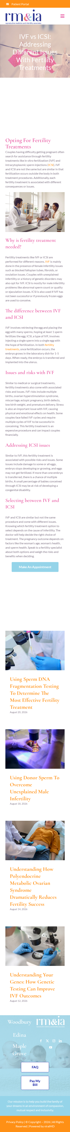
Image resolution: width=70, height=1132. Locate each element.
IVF (47, 261)
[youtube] (50, 1047)
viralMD (49, 1126)
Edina (19, 1034)
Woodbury (19, 1021)
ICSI (50, 164)
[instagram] (53, 1040)
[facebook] (40, 1040)
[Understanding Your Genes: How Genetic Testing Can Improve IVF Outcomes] (35, 946)
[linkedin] (60, 1040)
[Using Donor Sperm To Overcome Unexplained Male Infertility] (35, 749)
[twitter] (47, 1040)
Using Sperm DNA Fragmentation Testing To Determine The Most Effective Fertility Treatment (34, 693)
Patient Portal (20, 4)
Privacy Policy (15, 1122)
